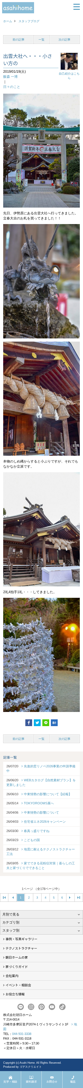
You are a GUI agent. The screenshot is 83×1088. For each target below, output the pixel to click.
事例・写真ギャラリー (21, 939)
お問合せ (51, 1082)
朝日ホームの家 (17, 957)
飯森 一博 (10, 76)
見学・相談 (10, 1082)
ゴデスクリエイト (31, 1066)
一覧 (41, 39)
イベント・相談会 (18, 985)
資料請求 (31, 1082)
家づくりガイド (17, 966)
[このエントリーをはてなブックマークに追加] (54, 722)
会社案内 (12, 975)
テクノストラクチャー (21, 948)
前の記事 (18, 39)
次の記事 (64, 39)
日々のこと (11, 87)
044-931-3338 (21, 1034)
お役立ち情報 (15, 994)
